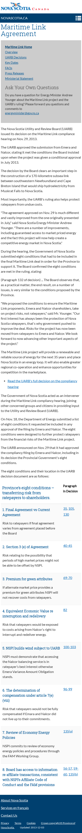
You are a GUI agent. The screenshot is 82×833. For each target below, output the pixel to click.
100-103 (69, 647)
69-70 (67, 578)
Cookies (31, 823)
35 (65, 508)
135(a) (68, 731)
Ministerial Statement (19, 78)
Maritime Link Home (18, 47)
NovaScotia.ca (14, 18)
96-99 (67, 689)
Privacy (5, 823)
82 (65, 610)
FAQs (8, 68)
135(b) (73, 774)
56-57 (67, 768)
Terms (18, 823)
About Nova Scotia (14, 800)
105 (71, 508)
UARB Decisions (15, 57)
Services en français (15, 808)
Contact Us (9, 815)
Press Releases (14, 73)
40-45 (67, 546)
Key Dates (11, 62)
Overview (11, 52)
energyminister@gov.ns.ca (22, 113)
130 (66, 514)
